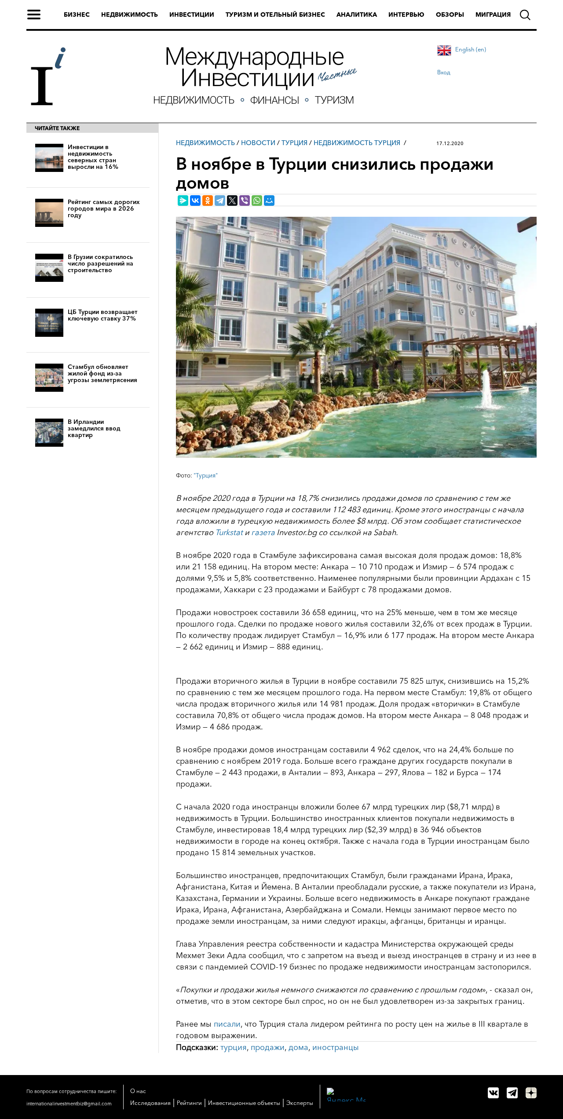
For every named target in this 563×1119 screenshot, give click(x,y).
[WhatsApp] (257, 200)
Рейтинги (189, 1102)
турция (233, 1047)
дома (298, 1047)
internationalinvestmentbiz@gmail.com (69, 1104)
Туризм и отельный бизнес (275, 14)
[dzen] (531, 1092)
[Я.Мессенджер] (183, 200)
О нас (138, 1090)
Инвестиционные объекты (244, 1102)
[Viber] (244, 200)
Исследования (150, 1102)
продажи (268, 1047)
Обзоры (450, 14)
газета (263, 532)
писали (227, 1024)
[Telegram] (220, 200)
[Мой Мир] (269, 200)
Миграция (493, 14)
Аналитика (356, 14)
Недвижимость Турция (357, 143)
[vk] (493, 1092)
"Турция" (206, 475)
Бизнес (77, 14)
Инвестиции (191, 14)
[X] (232, 200)
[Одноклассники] (207, 200)
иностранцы (335, 1047)
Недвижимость (129, 14)
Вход (443, 72)
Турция (294, 143)
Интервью (406, 14)
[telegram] (512, 1092)
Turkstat (229, 532)
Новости (258, 143)
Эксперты (299, 1102)
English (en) (470, 49)
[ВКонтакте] (195, 200)
